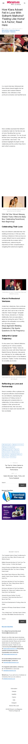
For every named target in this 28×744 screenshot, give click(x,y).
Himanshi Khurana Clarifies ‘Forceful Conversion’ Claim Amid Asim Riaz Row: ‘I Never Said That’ (12, 597)
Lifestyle (14, 691)
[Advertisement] (14, 69)
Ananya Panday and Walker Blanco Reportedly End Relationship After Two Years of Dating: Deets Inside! (14, 569)
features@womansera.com (10, 648)
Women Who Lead (14, 705)
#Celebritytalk (6, 444)
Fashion (14, 697)
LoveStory (5, 454)
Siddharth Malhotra (16, 454)
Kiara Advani (6, 452)
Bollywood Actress (18, 444)
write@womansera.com (9, 678)
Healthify (14, 694)
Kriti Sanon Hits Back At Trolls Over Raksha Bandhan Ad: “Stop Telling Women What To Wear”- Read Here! (13, 583)
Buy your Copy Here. (7, 490)
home (16, 449)
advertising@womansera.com (11, 662)
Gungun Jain (7, 28)
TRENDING (12, 32)
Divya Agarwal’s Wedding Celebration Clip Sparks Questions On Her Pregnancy (13, 328)
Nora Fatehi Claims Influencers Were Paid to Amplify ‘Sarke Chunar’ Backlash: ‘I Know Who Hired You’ (13, 576)
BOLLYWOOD (5, 30)
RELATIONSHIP (5, 32)
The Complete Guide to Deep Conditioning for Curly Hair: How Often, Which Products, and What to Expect (14, 557)
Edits (14, 700)
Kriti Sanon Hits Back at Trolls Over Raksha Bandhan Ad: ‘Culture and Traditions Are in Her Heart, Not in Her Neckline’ (14, 590)
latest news (16, 452)
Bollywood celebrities (8, 447)
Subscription (14, 688)
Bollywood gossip (7, 449)
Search (4, 482)
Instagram (14, 702)
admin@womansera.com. (9, 670)
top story (5, 456)
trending (13, 456)
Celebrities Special (14, 30)
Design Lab (17, 710)
